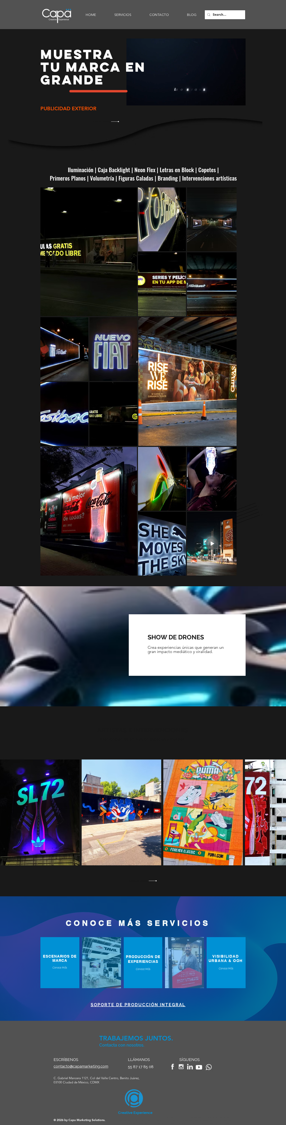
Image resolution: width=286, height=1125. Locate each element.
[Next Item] (278, 812)
